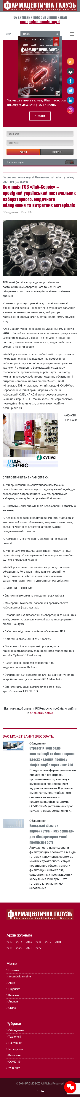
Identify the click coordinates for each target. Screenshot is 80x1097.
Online (12, 1008)
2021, (6, 181)
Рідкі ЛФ (26, 212)
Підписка (14, 989)
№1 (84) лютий (19, 181)
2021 (29, 948)
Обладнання (10, 212)
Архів (11, 983)
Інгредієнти (15, 1049)
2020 (19, 948)
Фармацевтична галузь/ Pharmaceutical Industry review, (38, 177)
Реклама (13, 995)
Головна (13, 970)
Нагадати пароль (16, 162)
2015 (29, 942)
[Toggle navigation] (72, 34)
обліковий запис (41, 713)
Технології (14, 1036)
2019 (9, 948)
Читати (40, 116)
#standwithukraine (19, 976)
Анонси (13, 1001)
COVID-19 (14, 1061)
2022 (38, 948)
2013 (9, 942)
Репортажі (14, 1055)
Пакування (15, 1043)
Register (56, 151)
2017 (48, 942)
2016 (38, 942)
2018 (58, 942)
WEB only (14, 1068)
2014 (19, 942)
